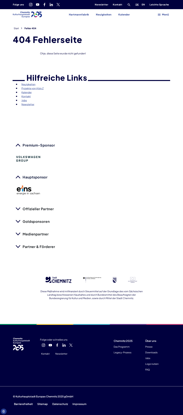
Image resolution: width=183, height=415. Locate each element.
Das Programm (122, 346)
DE (137, 4)
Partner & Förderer (39, 246)
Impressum (79, 404)
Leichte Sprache (159, 4)
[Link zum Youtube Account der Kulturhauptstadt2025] (37, 4)
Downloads (151, 352)
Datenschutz (60, 404)
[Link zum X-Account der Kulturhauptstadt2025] (58, 4)
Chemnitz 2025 (123, 340)
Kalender (124, 14)
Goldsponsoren (36, 221)
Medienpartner (36, 234)
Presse (149, 346)
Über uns (150, 340)
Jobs (147, 358)
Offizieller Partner (38, 209)
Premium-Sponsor (39, 145)
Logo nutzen (152, 363)
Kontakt (117, 4)
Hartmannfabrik (79, 14)
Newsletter (101, 4)
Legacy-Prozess (122, 352)
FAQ (147, 369)
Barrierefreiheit (23, 404)
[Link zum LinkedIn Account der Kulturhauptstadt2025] (51, 4)
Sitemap (42, 404)
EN (144, 4)
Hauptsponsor (35, 177)
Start (16, 28)
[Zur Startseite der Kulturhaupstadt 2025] (27, 14)
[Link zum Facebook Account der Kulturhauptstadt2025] (44, 4)
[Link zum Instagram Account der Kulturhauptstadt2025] (30, 4)
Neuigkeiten (104, 14)
